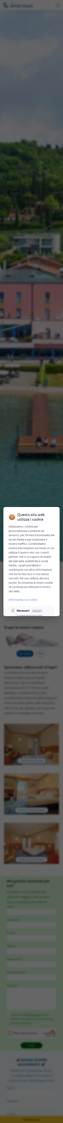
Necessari (29, 610)
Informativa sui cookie (23, 600)
